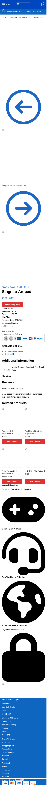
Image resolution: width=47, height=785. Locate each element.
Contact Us (6, 721)
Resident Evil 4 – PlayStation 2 (9, 432)
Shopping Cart (8, 746)
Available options (12, 304)
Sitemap (5, 756)
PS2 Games (35, 17)
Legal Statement (9, 752)
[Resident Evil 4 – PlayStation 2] (12, 418)
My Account (6, 742)
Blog (4, 710)
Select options (12, 441)
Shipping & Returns (10, 718)
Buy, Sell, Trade (8, 707)
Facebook (6, 763)
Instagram (6, 770)
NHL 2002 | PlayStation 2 (35, 471)
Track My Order (8, 739)
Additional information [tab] (14, 351)
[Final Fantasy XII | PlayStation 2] (12, 458)
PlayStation (13, 17)
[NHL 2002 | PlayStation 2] (35, 458)
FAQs (4, 731)
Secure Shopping (9, 725)
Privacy (5, 728)
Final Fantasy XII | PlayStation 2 (9, 472)
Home (4, 17)
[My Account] (3, 11)
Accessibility (7, 749)
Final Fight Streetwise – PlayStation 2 (34, 432)
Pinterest (5, 773)
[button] (43, 4)
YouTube (5, 777)
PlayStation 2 (24, 17)
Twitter (4, 766)
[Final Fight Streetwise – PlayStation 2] (35, 418)
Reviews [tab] (9, 354)
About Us (6, 704)
